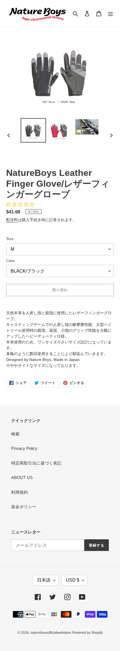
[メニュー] (110, 13)
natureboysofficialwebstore (50, 633)
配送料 (12, 220)
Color (10, 261)
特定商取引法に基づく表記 (36, 463)
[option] (33, 130)
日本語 (44, 580)
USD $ (72, 580)
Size (9, 239)
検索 (15, 433)
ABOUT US (22, 477)
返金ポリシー (23, 506)
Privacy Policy (24, 448)
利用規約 (19, 492)
